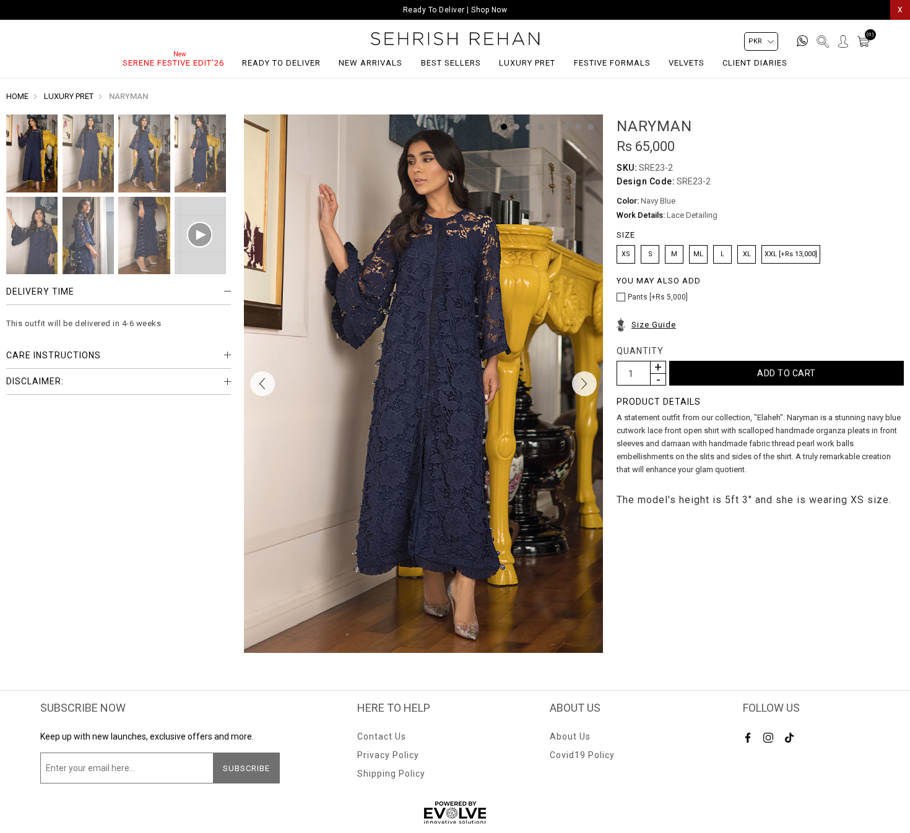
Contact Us (381, 736)
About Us (570, 736)
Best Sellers (451, 62)
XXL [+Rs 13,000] (791, 254)
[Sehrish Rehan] (455, 38)
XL (747, 254)
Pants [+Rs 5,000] (658, 297)
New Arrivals (370, 62)
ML (698, 254)
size (626, 235)
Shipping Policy (391, 774)
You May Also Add (659, 281)
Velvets (686, 62)
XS (626, 254)
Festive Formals (612, 62)
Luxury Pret (527, 62)
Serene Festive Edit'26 (173, 62)
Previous (262, 383)
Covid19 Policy (582, 755)
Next (584, 383)
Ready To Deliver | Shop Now (455, 10)
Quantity (640, 351)
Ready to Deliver (281, 62)
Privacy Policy (388, 755)
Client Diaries (754, 62)
